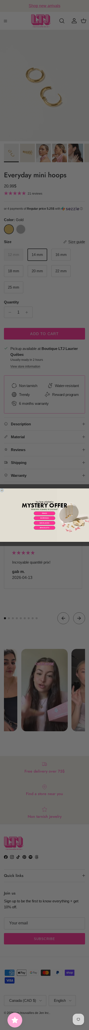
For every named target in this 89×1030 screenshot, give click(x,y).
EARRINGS (44, 518)
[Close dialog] (1, 490)
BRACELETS (44, 527)
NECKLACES (44, 523)
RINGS (44, 513)
